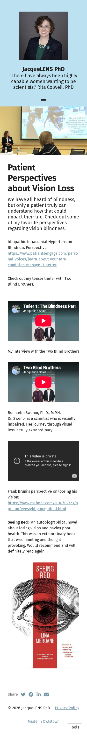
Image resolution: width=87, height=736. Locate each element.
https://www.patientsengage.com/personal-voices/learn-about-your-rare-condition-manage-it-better (43, 259)
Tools (74, 727)
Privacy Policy (67, 708)
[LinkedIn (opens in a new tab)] (38, 694)
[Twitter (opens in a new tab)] (23, 694)
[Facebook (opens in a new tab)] (31, 694)
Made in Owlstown (43, 721)
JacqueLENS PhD (43, 69)
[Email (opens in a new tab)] (46, 694)
